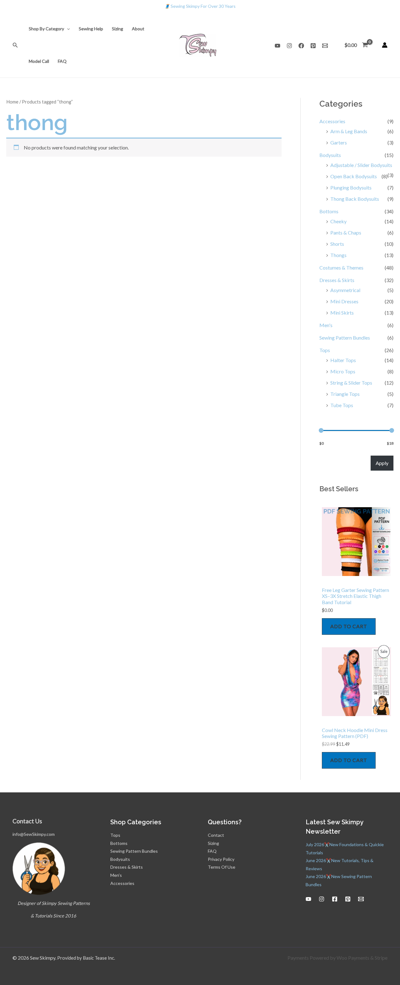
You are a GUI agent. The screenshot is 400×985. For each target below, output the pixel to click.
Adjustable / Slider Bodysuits (361, 165)
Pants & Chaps (345, 232)
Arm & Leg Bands (348, 131)
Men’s (116, 875)
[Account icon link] (385, 45)
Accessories (332, 121)
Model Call (39, 61)
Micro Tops (342, 371)
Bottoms (328, 211)
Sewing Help (91, 28)
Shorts (337, 244)
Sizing (117, 28)
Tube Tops (341, 405)
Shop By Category (46, 28)
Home (12, 101)
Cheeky (338, 221)
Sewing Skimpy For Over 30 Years (200, 6)
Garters (338, 142)
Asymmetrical (345, 290)
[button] (15, 45)
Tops (324, 350)
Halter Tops (343, 360)
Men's (325, 325)
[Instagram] (289, 45)
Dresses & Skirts (336, 280)
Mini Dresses (344, 301)
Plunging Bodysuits (351, 187)
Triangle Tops (345, 394)
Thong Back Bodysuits (354, 199)
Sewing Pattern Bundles (344, 338)
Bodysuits (330, 155)
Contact (216, 835)
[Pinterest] (313, 45)
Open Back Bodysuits (353, 176)
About (138, 28)
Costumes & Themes (341, 267)
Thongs (338, 255)
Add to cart (348, 626)
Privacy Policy (221, 859)
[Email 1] (325, 45)
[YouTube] (277, 45)
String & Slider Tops (351, 383)
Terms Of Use (221, 867)
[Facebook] (301, 45)
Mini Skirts (342, 313)
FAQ (62, 61)
